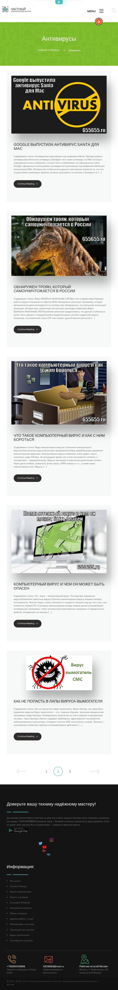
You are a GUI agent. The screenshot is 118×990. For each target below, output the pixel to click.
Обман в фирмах (18, 913)
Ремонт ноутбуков (19, 897)
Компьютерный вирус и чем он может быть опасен (59, 586)
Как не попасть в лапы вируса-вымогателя (58, 701)
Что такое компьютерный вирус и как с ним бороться (59, 437)
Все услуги (15, 881)
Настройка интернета (20, 908)
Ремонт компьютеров (20, 891)
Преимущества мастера (22, 929)
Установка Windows (20, 902)
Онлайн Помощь (18, 886)
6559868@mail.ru (53, 966)
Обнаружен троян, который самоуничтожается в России (44, 289)
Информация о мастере (22, 924)
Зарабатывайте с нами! (21, 919)
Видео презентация (20, 935)
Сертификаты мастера (21, 940)
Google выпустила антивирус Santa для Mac (56, 146)
